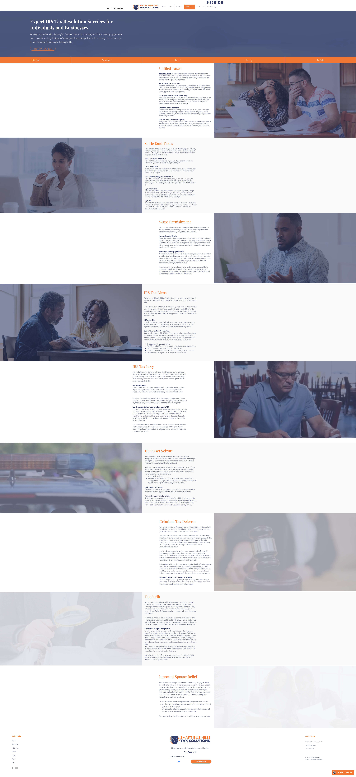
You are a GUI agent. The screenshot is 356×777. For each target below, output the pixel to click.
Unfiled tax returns (165, 74)
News (13, 759)
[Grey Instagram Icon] (16, 768)
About (13, 740)
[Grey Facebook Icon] (12, 768)
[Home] (108, 8)
